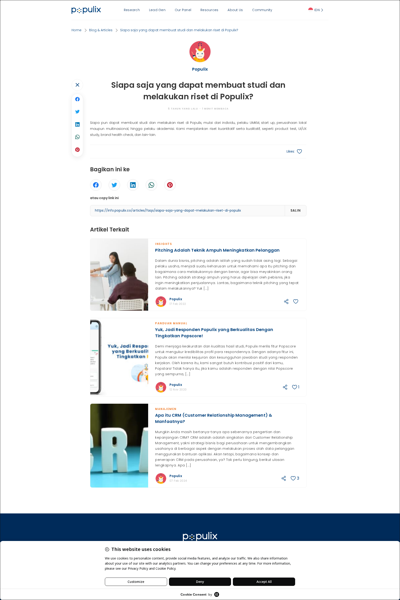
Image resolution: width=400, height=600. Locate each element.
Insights (163, 244)
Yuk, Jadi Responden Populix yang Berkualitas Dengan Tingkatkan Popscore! (214, 333)
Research (132, 10)
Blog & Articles (100, 30)
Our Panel (183, 10)
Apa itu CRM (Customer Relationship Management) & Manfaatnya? (213, 418)
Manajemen (166, 409)
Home (76, 30)
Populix (175, 299)
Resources (209, 10)
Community (262, 10)
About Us (235, 10)
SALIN (296, 210)
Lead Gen (157, 10)
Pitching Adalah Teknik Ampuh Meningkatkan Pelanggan (217, 250)
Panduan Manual (171, 323)
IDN (317, 10)
